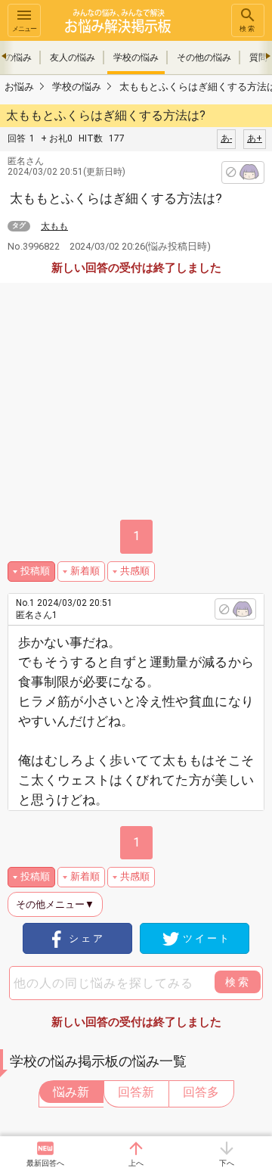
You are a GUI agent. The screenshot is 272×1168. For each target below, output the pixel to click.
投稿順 (35, 570)
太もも (54, 226)
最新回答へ (45, 1163)
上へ (136, 1163)
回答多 (201, 1092)
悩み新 (71, 1092)
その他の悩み (204, 57)
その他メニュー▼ (55, 904)
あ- (226, 138)
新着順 (85, 570)
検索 (248, 29)
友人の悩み (72, 57)
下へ (226, 1163)
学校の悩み (136, 57)
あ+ (254, 138)
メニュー (24, 29)
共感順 (135, 570)
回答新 (136, 1092)
